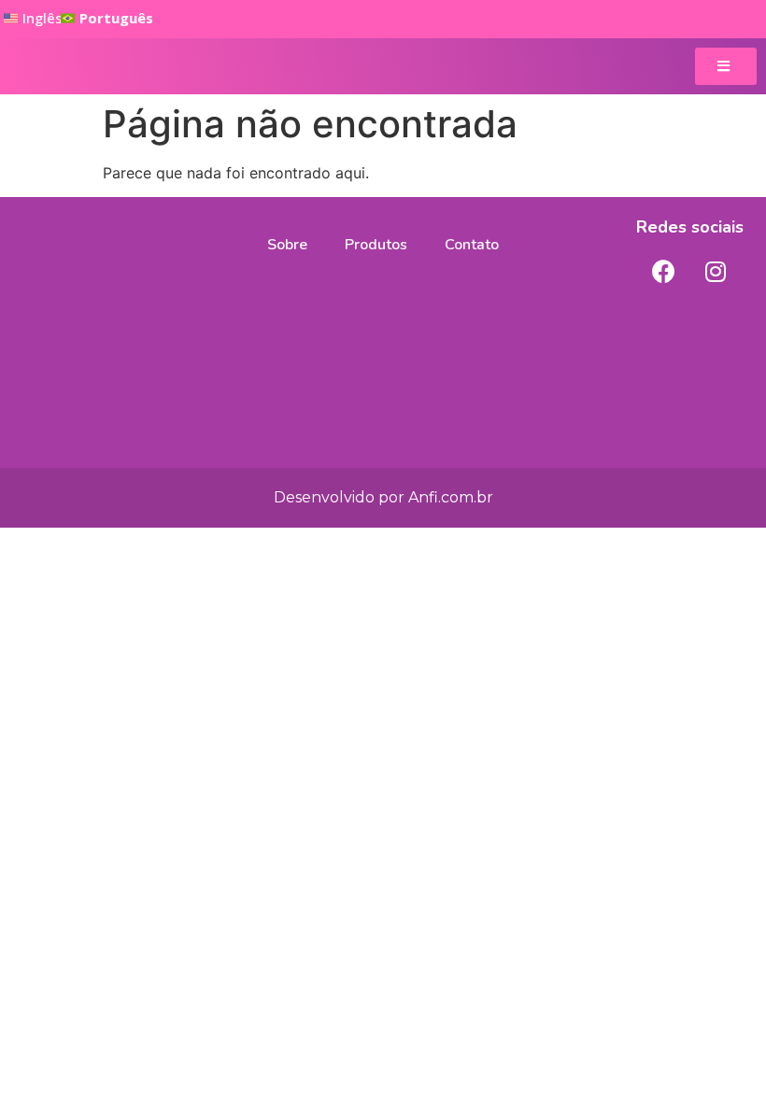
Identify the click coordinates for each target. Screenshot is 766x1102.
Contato (472, 244)
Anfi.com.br (450, 497)
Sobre (287, 244)
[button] (107, 19)
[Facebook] (664, 270)
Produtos (376, 244)
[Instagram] (715, 270)
